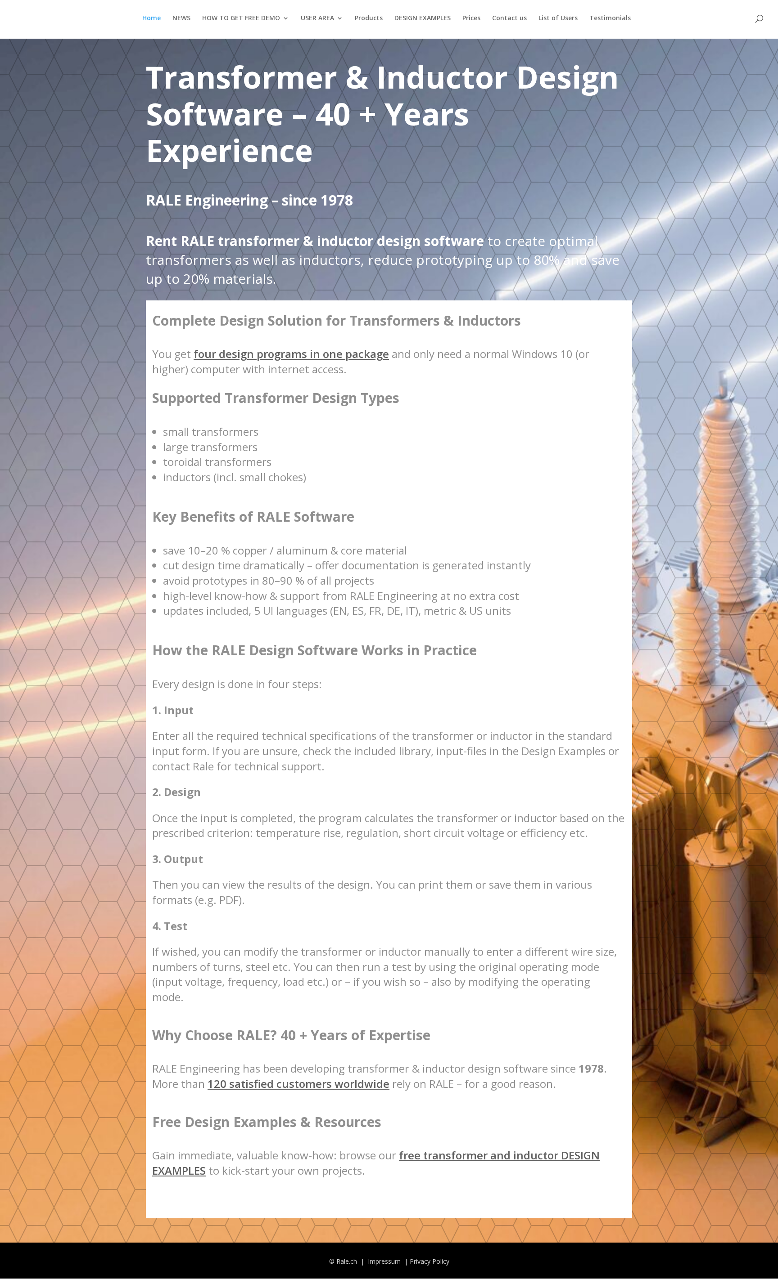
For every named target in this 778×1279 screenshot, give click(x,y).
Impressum (385, 1261)
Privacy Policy (429, 1261)
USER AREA (317, 18)
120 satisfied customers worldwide (298, 1083)
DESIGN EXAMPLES (422, 18)
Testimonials (610, 18)
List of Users (558, 18)
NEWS (181, 18)
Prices (471, 18)
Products (369, 18)
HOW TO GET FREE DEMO (241, 18)
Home (151, 18)
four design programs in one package (291, 353)
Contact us (509, 18)
